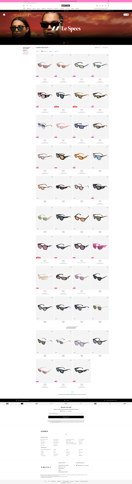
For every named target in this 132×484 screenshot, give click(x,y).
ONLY (54, 451)
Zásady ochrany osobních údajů (56, 421)
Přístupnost (77, 481)
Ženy (24, 5)
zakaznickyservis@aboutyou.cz (57, 422)
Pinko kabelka (43, 442)
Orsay (67, 449)
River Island (68, 452)
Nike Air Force (55, 445)
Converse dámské (81, 439)
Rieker (67, 455)
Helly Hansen (81, 452)
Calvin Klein (55, 455)
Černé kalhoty (81, 440)
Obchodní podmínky (66, 481)
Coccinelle (42, 452)
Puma (80, 451)
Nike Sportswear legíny (69, 442)
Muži (27, 5)
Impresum (72, 481)
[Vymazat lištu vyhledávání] (108, 8)
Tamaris (42, 451)
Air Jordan (42, 445)
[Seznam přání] (105, 5)
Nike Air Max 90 (55, 440)
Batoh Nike (80, 443)
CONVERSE (80, 455)
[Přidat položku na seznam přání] (52, 55)
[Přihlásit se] (99, 5)
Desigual (54, 449)
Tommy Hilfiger (43, 455)
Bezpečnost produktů (84, 481)
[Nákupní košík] (108, 5)
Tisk (48, 481)
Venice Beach (81, 449)
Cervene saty (55, 443)
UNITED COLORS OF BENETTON (46, 449)
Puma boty (42, 443)
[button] (98, 47)
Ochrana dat (59, 481)
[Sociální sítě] (41, 467)
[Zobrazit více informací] (45, 113)
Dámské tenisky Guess (44, 439)
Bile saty (80, 442)
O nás (45, 481)
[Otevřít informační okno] (108, 1)
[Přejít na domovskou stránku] (46, 463)
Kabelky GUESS (68, 440)
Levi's (67, 451)
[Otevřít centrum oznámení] (102, 5)
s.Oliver (54, 452)
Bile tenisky (42, 440)
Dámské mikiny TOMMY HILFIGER (71, 443)
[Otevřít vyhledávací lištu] (94, 8)
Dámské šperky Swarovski (70, 439)
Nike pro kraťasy (56, 439)
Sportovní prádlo (56, 442)
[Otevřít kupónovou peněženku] (97, 5)
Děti (31, 5)
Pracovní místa (53, 481)
